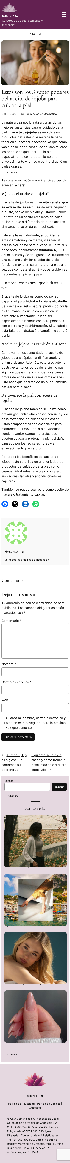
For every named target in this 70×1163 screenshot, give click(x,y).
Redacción (32, 113)
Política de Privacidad (21, 1103)
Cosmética (50, 113)
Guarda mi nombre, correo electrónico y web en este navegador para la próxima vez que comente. (36, 723)
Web (4, 700)
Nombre (8, 664)
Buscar (8, 780)
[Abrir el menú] (64, 14)
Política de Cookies (48, 1103)
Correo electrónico (16, 682)
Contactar (35, 1107)
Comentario (11, 621)
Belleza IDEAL (10, 16)
